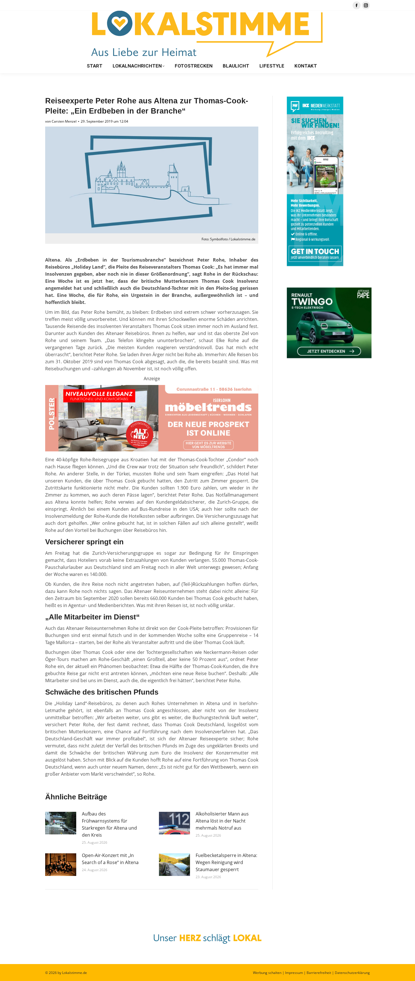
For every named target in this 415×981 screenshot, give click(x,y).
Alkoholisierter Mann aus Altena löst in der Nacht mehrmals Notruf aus (222, 821)
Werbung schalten (267, 972)
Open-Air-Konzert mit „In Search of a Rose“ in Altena (110, 858)
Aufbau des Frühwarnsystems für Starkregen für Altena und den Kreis (109, 824)
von (61, 121)
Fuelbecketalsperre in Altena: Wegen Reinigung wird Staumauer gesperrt (226, 862)
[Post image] (60, 823)
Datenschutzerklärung (352, 972)
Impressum (294, 972)
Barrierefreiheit (319, 972)
